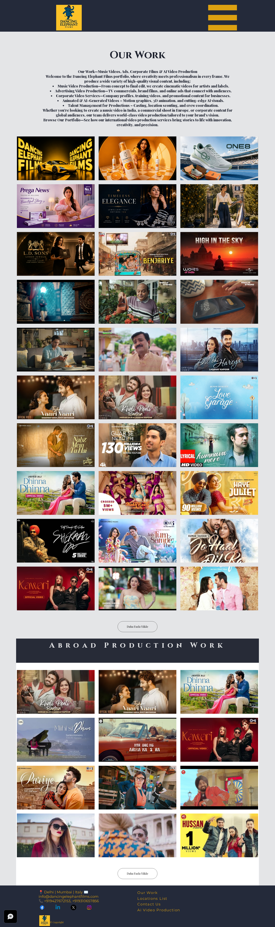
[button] (222, 17)
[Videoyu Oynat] (56, 158)
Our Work (147, 893)
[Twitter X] (73, 907)
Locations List (152, 898)
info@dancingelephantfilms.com (68, 896)
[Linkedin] (58, 907)
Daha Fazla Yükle (137, 626)
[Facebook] (42, 907)
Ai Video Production (158, 910)
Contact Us (149, 904)
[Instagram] (89, 907)
